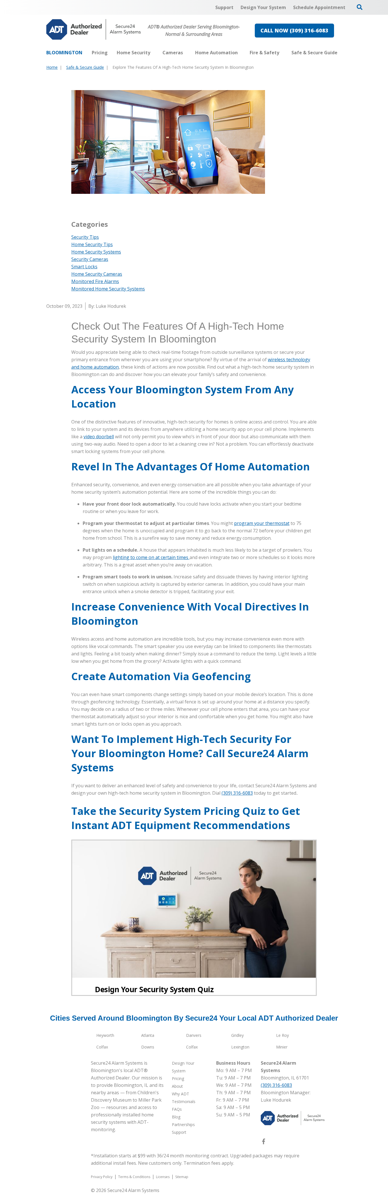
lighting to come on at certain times (151, 557)
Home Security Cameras (96, 274)
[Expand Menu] (153, 52)
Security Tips (85, 237)
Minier (281, 1047)
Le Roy (282, 1035)
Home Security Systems (96, 252)
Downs (147, 1047)
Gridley (237, 1035)
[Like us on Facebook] (263, 1142)
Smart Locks (84, 266)
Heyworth (105, 1035)
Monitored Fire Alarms (95, 281)
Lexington (240, 1047)
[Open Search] (359, 7)
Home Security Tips (92, 244)
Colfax (102, 1047)
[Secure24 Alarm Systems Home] (93, 29)
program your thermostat (261, 523)
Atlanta (147, 1035)
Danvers (193, 1035)
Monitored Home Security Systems (108, 289)
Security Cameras (89, 259)
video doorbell (99, 436)
